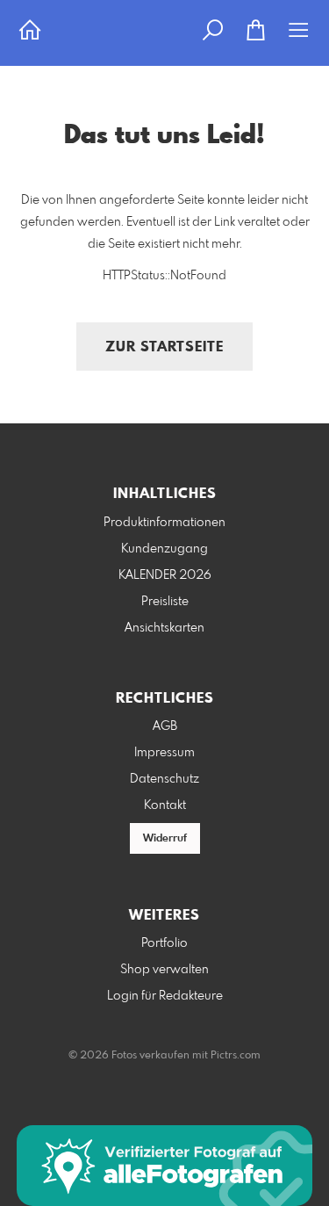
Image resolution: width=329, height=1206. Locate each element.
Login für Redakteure (165, 996)
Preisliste (165, 602)
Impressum (164, 753)
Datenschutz (164, 779)
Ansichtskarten (164, 628)
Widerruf (165, 839)
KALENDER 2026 (164, 575)
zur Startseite (164, 347)
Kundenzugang (164, 549)
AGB (165, 726)
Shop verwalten (164, 970)
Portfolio (164, 943)
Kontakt (165, 805)
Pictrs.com (236, 1056)
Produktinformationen (164, 522)
